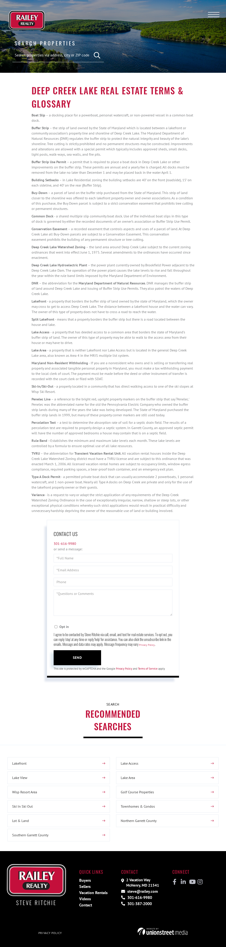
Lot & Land (20, 820)
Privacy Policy (147, 644)
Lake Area (128, 777)
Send (77, 657)
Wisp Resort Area (24, 792)
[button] (97, 55)
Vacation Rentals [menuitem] (93, 892)
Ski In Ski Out (22, 806)
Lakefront (19, 763)
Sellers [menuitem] (85, 886)
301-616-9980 (65, 543)
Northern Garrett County (138, 820)
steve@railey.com (142, 891)
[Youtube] (191, 882)
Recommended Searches (112, 720)
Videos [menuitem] (85, 898)
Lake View (19, 777)
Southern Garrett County (30, 835)
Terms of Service (148, 669)
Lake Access (129, 763)
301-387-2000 (139, 903)
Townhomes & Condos (138, 806)
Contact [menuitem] (85, 905)
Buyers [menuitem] (85, 880)
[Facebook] (174, 882)
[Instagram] (200, 882)
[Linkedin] (183, 882)
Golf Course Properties (137, 792)
